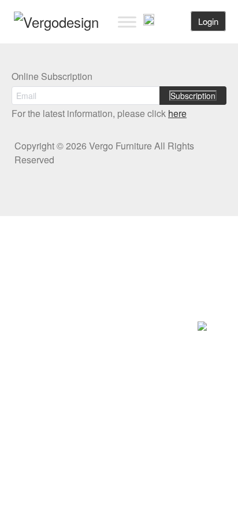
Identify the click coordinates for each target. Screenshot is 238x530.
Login (208, 21)
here (177, 113)
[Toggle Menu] (127, 21)
